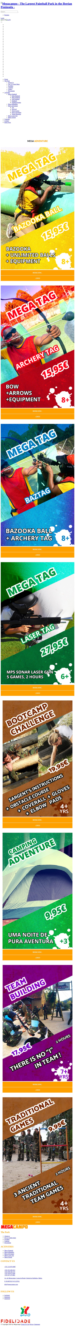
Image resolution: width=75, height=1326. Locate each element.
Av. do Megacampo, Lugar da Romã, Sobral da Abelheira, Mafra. (23, 1278)
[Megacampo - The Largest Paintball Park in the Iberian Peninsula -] (37, 7)
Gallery (10, 89)
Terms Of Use (25, 1324)
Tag (13, 107)
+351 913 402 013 (9, 1270)
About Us (11, 82)
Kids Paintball (16, 96)
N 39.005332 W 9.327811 (12, 1281)
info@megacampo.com (11, 1284)
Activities (7, 92)
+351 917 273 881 (9, 1275)
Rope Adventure (16, 112)
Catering (10, 87)
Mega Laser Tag (12, 116)
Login (2, 18)
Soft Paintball (15, 99)
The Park (7, 81)
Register (6, 15)
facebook (7, 1295)
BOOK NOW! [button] (37, 272)
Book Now (7, 122)
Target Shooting (16, 114)
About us (7, 1236)
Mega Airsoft (12, 117)
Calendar (7, 119)
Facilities (10, 86)
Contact (6, 121)
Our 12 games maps (10, 1238)
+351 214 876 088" (10, 1267)
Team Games (15, 111)
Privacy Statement (35, 1324)
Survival (14, 109)
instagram (7, 1297)
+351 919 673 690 (9, 1273)
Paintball (14, 101)
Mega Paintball (12, 94)
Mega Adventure (13, 106)
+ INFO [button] (37, 278)
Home (6, 79)
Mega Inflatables (13, 104)
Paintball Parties (16, 102)
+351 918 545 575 (9, 1271)
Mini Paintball (16, 97)
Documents (11, 91)
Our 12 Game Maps (14, 84)
